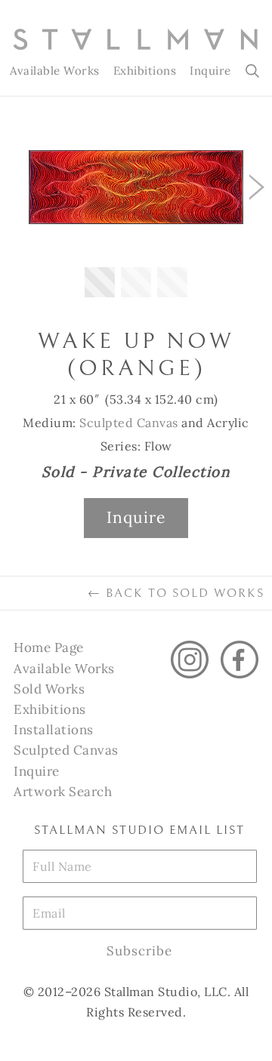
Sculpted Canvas (128, 422)
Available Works (55, 70)
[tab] (100, 282)
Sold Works (49, 689)
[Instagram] (190, 659)
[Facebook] (239, 659)
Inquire (210, 70)
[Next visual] (256, 187)
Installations (54, 729)
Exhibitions (145, 70)
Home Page (49, 647)
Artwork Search (63, 791)
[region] (136, 216)
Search (253, 70)
